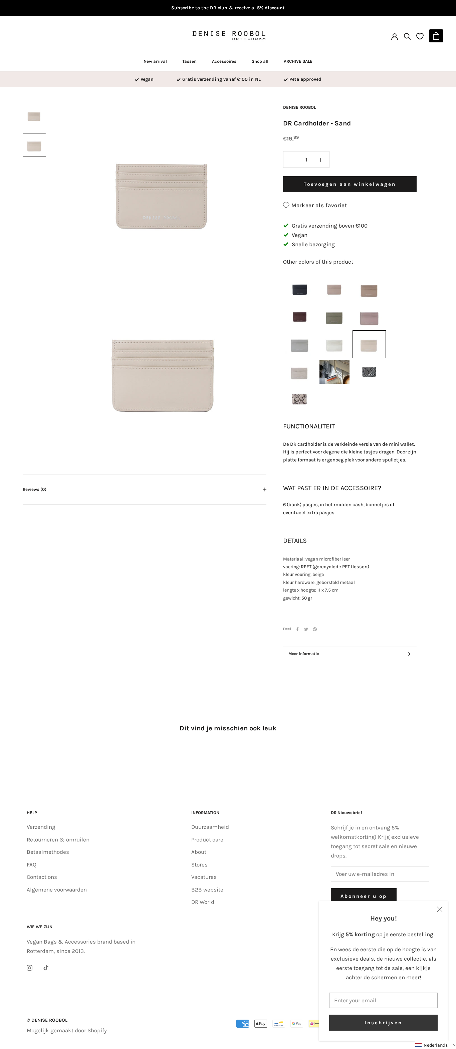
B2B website (207, 889)
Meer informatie (303, 653)
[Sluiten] (440, 909)
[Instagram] (29, 967)
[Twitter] (306, 629)
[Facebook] (297, 629)
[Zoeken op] (407, 35)
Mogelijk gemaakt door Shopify (67, 1030)
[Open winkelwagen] (436, 36)
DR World (202, 902)
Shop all (260, 61)
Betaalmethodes (48, 851)
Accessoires (224, 61)
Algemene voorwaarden (57, 889)
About (198, 851)
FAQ (31, 864)
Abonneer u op (363, 896)
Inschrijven (383, 1023)
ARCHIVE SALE (298, 61)
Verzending (41, 826)
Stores (199, 864)
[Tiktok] (46, 967)
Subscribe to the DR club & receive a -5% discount (228, 8)
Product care (207, 839)
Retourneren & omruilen (58, 839)
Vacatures (204, 876)
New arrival (155, 61)
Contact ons (42, 876)
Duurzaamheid (210, 826)
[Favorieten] (420, 36)
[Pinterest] (315, 629)
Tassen (189, 61)
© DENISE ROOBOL (47, 1020)
